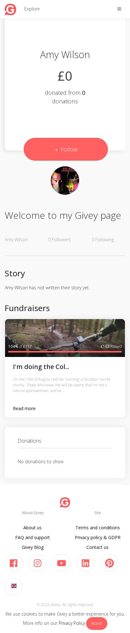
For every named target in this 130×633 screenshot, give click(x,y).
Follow (68, 149)
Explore (32, 9)
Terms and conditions (97, 528)
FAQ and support (32, 537)
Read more (24, 408)
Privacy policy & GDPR (98, 537)
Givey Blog (33, 547)
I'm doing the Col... (41, 366)
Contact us (97, 547)
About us (32, 528)
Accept (96, 623)
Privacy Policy (72, 623)
